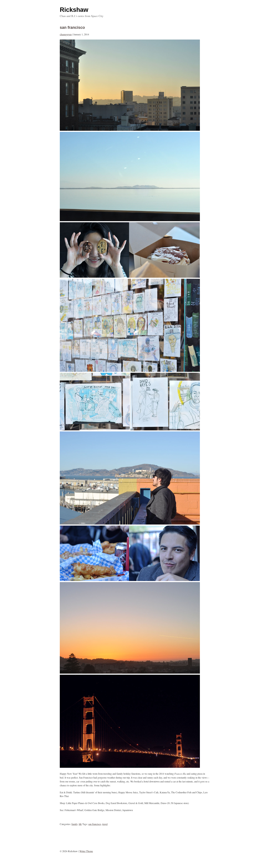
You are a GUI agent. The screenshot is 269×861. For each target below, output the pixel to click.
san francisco (72, 27)
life (80, 824)
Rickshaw (74, 9)
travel (105, 824)
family (74, 824)
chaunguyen (66, 34)
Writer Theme (86, 851)
